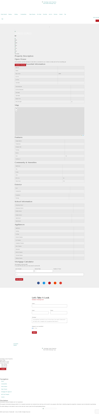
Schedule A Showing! (20, 64)
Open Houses (4, 389)
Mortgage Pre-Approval (6, 391)
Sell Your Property (5, 394)
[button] (16, 109)
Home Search (4, 386)
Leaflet (83, 135)
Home (2, 381)
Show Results (19, 279)
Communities (4, 383)
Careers (3, 397)
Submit (34, 332)
